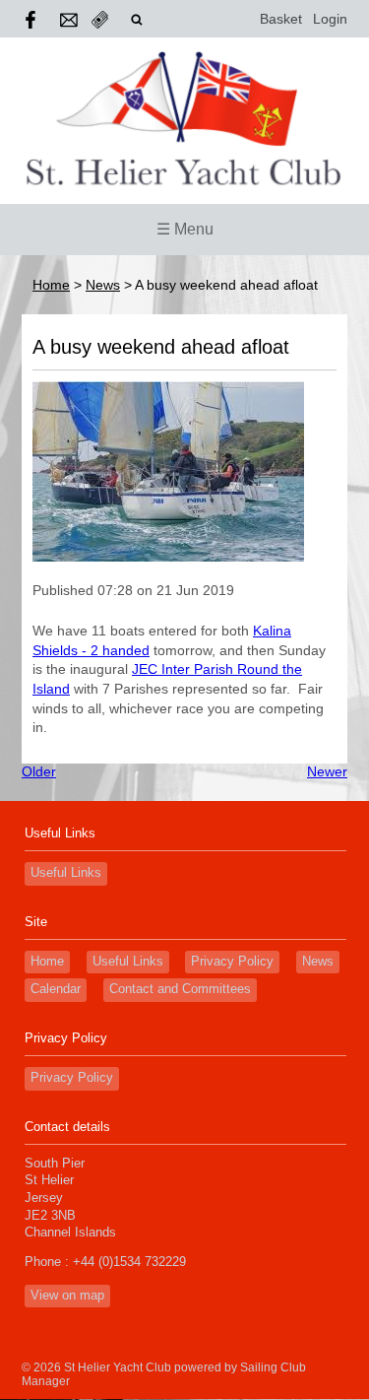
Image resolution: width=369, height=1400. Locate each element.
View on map (67, 1295)
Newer (327, 771)
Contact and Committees (180, 989)
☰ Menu (185, 229)
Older (39, 771)
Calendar (56, 989)
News (103, 285)
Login (330, 19)
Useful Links (66, 873)
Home (51, 285)
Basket (281, 19)
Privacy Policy (232, 961)
